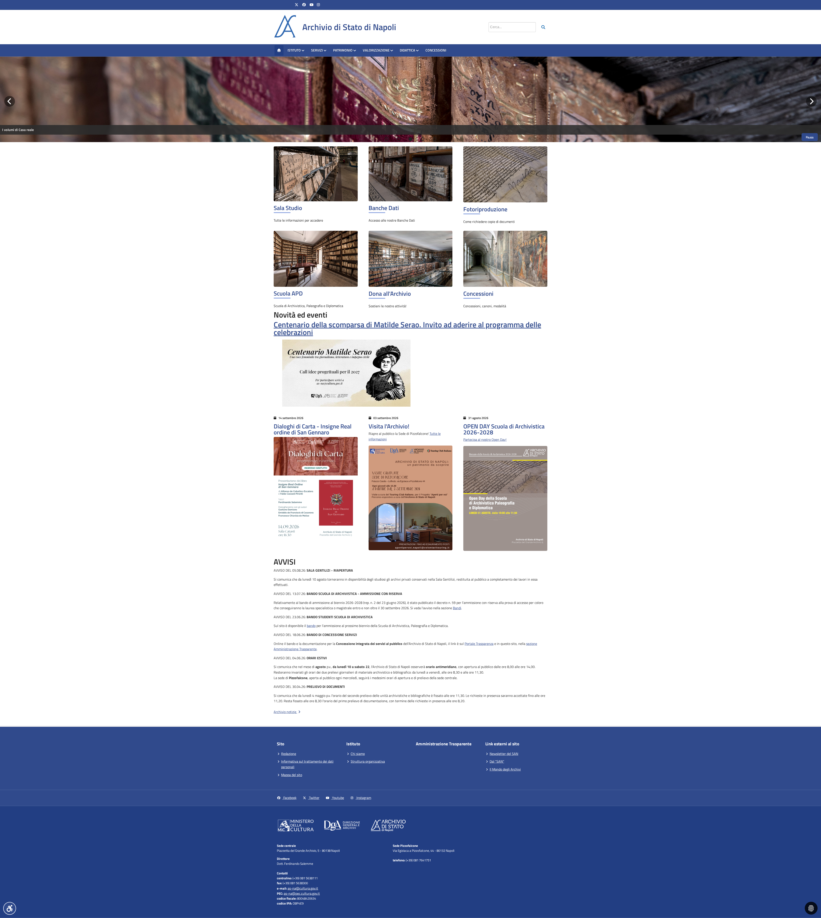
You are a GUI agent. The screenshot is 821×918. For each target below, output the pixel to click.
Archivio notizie (285, 711)
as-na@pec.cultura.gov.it (302, 893)
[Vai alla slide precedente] (9, 101)
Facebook (289, 797)
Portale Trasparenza (479, 643)
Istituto (294, 50)
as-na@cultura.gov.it (303, 888)
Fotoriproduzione (485, 209)
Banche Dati (384, 207)
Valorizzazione (376, 50)
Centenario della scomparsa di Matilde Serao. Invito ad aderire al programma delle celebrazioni (407, 328)
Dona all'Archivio (390, 293)
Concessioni (435, 50)
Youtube (337, 797)
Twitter (313, 797)
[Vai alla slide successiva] (811, 101)
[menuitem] (279, 50)
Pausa (810, 137)
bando (311, 625)
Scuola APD (288, 293)
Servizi (317, 50)
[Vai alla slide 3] (410, 139)
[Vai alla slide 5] (434, 139)
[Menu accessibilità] (9, 908)
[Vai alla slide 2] (398, 139)
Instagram (363, 797)
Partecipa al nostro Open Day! (484, 439)
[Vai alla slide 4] (422, 139)
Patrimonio (343, 50)
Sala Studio (288, 207)
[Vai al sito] (296, 826)
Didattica (407, 50)
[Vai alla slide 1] (386, 139)
